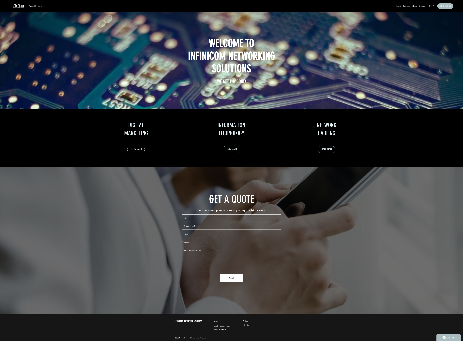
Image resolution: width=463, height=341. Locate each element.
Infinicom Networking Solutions (188, 321)
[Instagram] (433, 6)
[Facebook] (429, 6)
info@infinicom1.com (222, 326)
